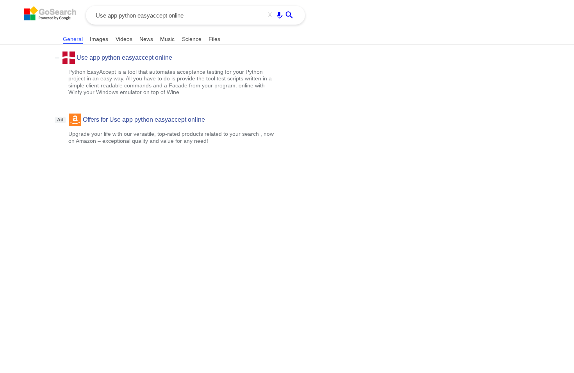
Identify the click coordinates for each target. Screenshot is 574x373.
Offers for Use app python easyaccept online (144, 119)
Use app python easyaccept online (124, 57)
